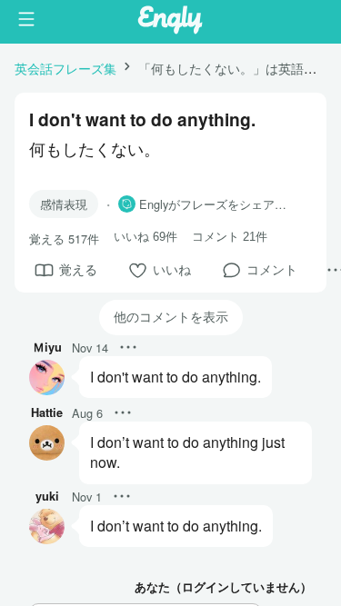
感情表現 (63, 204)
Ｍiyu (47, 347)
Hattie (47, 412)
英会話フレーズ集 (65, 67)
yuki (47, 496)
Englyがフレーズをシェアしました (218, 204)
